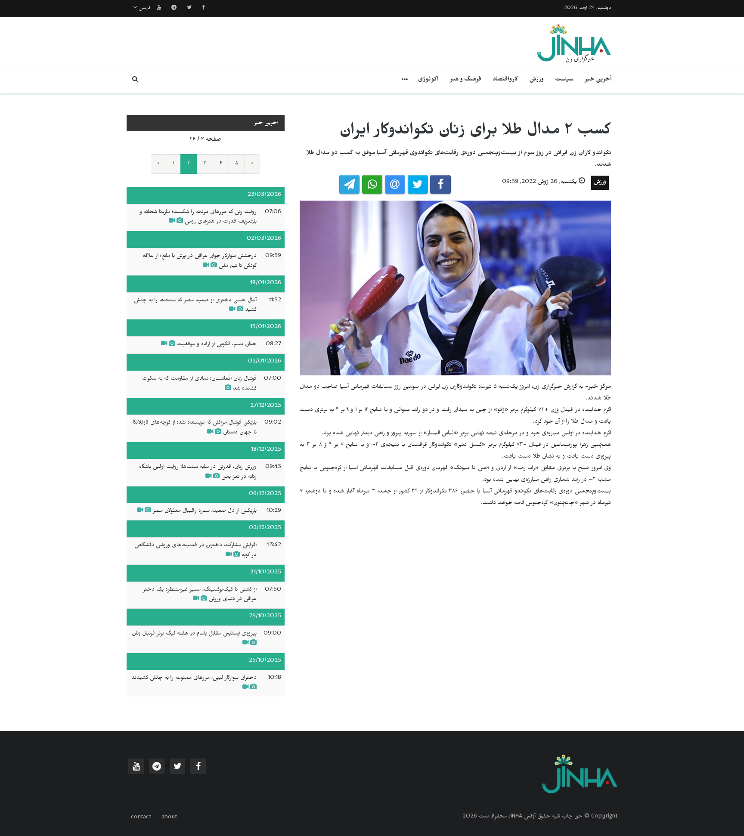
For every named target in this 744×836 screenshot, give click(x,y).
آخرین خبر (598, 80)
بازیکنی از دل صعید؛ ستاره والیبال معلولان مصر (205, 511)
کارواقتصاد (505, 80)
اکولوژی (428, 80)
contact (141, 817)
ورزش (536, 80)
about (169, 817)
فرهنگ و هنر (465, 80)
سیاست (564, 80)
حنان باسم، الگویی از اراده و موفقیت (216, 344)
